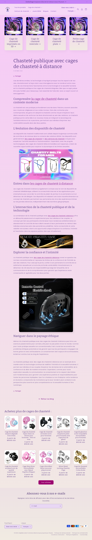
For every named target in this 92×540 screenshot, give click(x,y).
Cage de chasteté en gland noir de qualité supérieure (11, 469)
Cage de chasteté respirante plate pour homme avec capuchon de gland (63, 435)
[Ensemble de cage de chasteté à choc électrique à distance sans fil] (46, 305)
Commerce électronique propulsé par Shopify (40, 533)
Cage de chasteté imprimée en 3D (13, 43)
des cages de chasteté (33, 139)
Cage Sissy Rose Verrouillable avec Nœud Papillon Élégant (28, 469)
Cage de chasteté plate (56, 41)
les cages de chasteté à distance (51, 183)
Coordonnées (84, 534)
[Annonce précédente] (5, 1)
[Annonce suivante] (87, 1)
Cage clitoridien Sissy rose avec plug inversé (46, 468)
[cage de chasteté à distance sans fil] (46, 241)
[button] (35, 7)
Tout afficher (46, 482)
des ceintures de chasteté (55, 139)
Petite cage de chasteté (79, 40)
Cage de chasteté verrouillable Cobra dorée (80, 468)
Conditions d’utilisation (58, 534)
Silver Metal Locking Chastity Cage (63, 468)
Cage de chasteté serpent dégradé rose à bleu (11, 433)
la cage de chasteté (44, 99)
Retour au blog (47, 399)
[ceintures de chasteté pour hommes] (46, 164)
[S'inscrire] (60, 506)
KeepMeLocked (23, 533)
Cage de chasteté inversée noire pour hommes (46, 433)
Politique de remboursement (62, 533)
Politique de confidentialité (80, 533)
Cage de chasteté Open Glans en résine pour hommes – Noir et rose (28, 435)
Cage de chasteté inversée (34, 41)
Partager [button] (18, 76)
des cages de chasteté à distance (60, 216)
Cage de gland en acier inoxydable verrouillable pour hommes (80, 434)
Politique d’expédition (72, 534)
